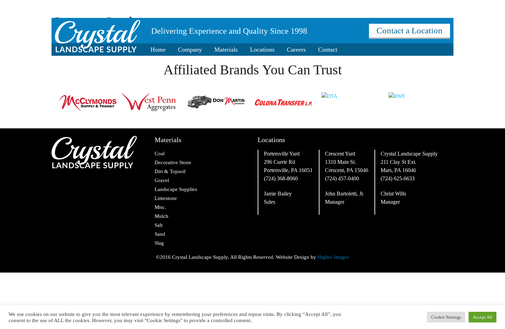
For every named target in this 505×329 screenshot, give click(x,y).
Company (190, 49)
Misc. (160, 207)
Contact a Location (409, 30)
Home (158, 49)
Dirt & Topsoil (170, 171)
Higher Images (333, 257)
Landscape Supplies (176, 189)
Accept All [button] (482, 317)
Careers (296, 49)
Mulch (161, 216)
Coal (160, 153)
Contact (327, 49)
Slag (159, 243)
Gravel (162, 180)
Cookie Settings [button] (446, 317)
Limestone (166, 198)
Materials (226, 49)
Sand (160, 234)
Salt (158, 225)
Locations (262, 49)
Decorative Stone (173, 162)
